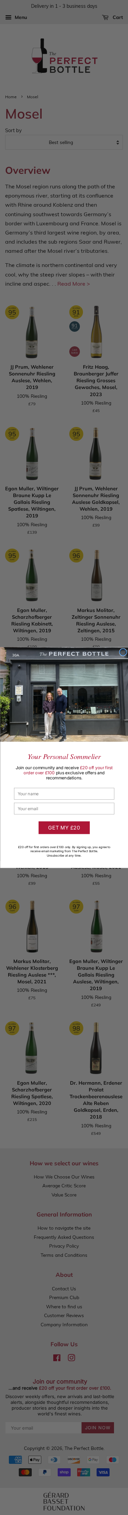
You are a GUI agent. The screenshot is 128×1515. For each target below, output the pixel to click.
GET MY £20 (64, 827)
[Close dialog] (122, 652)
